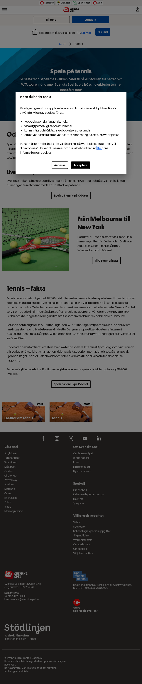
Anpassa (59, 165)
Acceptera (80, 165)
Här (99, 148)
